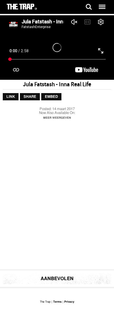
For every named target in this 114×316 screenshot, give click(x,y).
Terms (57, 301)
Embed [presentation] (51, 97)
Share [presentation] (30, 97)
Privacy (69, 301)
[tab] (11, 97)
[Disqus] (57, 195)
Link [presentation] (10, 97)
